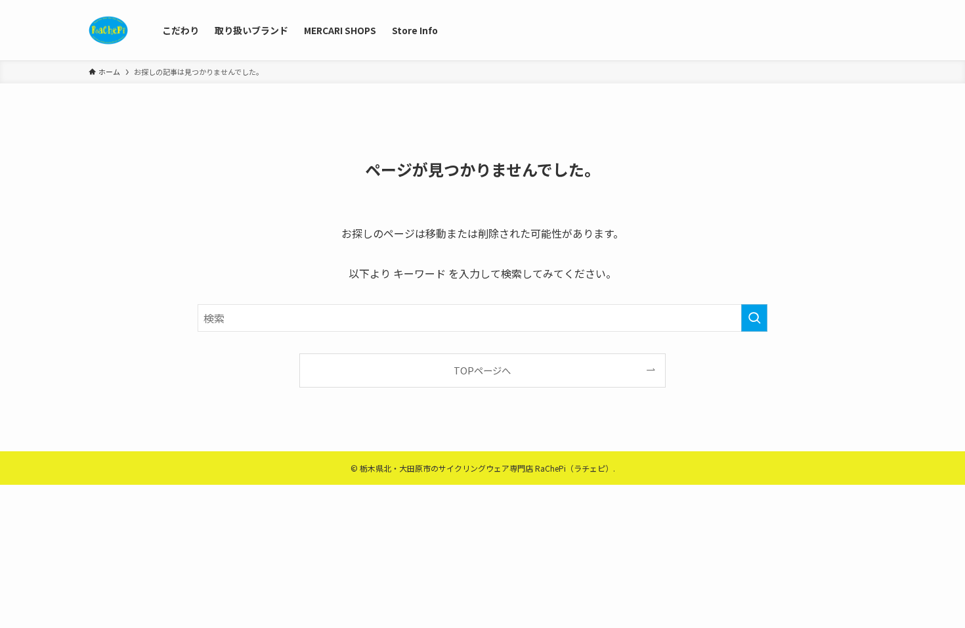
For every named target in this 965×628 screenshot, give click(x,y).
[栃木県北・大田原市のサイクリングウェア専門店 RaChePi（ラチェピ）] (108, 30)
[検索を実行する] (754, 318)
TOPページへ (482, 370)
